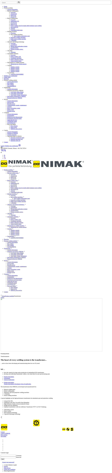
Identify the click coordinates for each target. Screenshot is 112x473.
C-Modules (13, 40)
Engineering (7, 248)
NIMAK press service (16, 129)
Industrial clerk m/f (15, 140)
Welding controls (14, 67)
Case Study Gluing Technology (18, 95)
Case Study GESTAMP (16, 93)
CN (5, 158)
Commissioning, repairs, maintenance (17, 105)
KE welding (10, 83)
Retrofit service (11, 103)
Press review (13, 127)
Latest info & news (12, 120)
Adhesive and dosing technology (16, 204)
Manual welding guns (13, 173)
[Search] (5, 151)
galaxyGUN (13, 24)
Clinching (13, 52)
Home (5, 6)
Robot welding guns (12, 180)
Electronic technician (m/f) (17, 137)
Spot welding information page (22, 36)
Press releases (14, 126)
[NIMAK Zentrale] (20, 146)
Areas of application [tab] (9, 379)
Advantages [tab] (7, 378)
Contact (6, 142)
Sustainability (10, 115)
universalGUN (14, 27)
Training (9, 106)
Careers (3, 146)
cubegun (12, 28)
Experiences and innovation (14, 118)
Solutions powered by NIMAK (15, 251)
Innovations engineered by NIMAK (16, 96)
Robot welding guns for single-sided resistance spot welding (26, 25)
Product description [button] (9, 382)
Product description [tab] (9, 376)
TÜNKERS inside (12, 121)
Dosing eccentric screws (16, 49)
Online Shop (7, 77)
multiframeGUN (14, 21)
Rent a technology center (13, 108)
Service (6, 260)
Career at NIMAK (5, 433)
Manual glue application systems (18, 46)
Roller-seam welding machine (18, 39)
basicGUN (13, 15)
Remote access (11, 111)
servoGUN (13, 17)
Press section (4, 435)
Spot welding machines (16, 197)
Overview (13, 12)
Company (6, 274)
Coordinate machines (15, 58)
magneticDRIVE (11, 86)
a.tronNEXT (13, 45)
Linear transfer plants (15, 61)
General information (12, 9)
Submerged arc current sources (18, 64)
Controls (9, 228)
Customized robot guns (16, 30)
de (4, 155)
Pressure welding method (10, 241)
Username (18, 455)
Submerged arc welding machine (16, 225)
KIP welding (10, 84)
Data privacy (7, 468)
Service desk (10, 102)
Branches (6, 78)
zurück (2, 297)
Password (18, 457)
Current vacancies (11, 134)
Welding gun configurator (10, 75)
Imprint (6, 466)
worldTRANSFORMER (16, 74)
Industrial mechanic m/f (16, 139)
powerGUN (13, 22)
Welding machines (12, 194)
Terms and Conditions (9, 469)
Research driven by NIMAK (14, 98)
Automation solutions (13, 216)
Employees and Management (14, 117)
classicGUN (13, 14)
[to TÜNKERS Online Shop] (2, 151)
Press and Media (11, 286)
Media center (10, 109)
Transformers (10, 236)
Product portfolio (8, 170)
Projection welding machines (17, 37)
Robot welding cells (15, 56)
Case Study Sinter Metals (17, 92)
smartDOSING (14, 47)
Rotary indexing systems (16, 59)
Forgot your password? (8, 462)
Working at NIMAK (12, 133)
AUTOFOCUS (11, 123)
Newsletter (3, 436)
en (4, 156)
